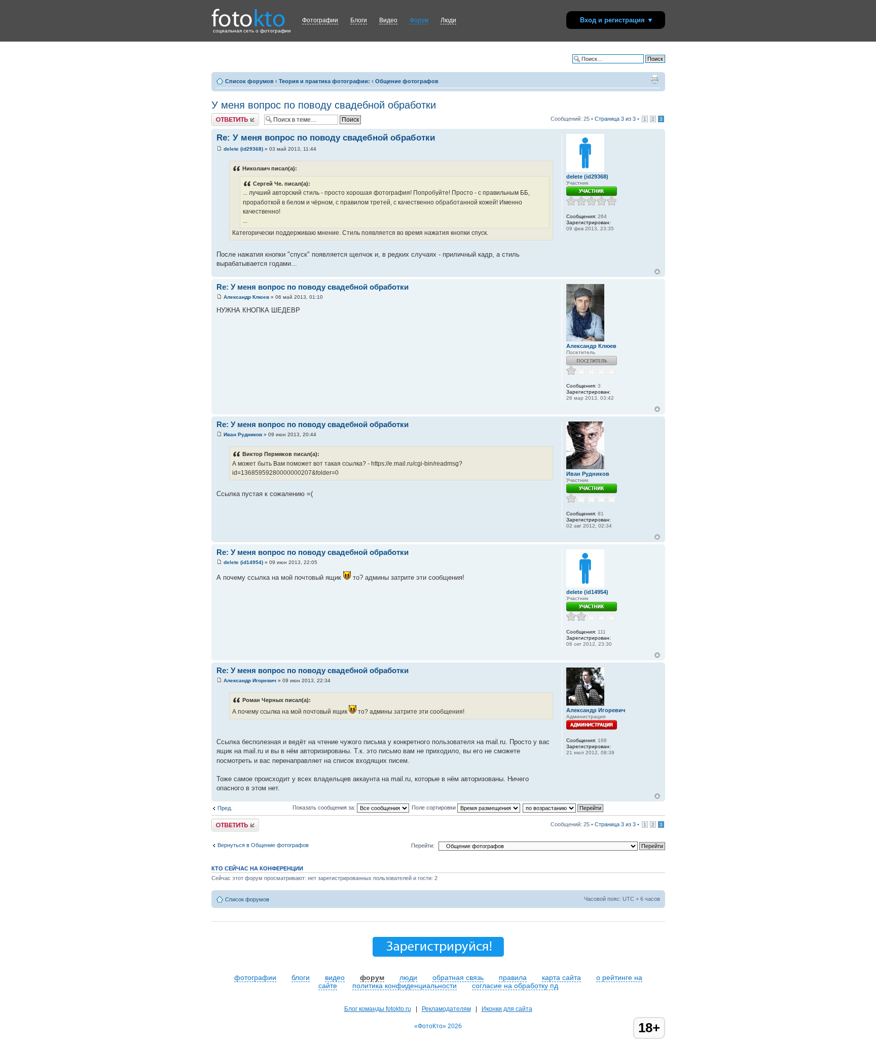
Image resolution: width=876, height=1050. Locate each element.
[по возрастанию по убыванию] (563, 807)
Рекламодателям (446, 1008)
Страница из (615, 119)
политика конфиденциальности (404, 986)
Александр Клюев (246, 297)
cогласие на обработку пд (515, 986)
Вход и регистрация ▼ (616, 20)
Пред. (224, 808)
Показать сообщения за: (325, 807)
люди (408, 977)
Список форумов (249, 81)
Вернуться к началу (657, 271)
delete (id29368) (243, 149)
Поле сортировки (434, 807)
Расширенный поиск (638, 66)
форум (372, 977)
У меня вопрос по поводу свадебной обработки (323, 105)
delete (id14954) (243, 562)
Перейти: (422, 846)
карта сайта (561, 977)
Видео (388, 20)
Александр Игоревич (250, 680)
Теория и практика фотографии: (324, 81)
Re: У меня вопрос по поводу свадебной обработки (325, 138)
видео (335, 977)
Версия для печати (654, 79)
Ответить (223, 116)
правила (513, 977)
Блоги (358, 20)
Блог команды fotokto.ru (377, 1008)
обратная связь (458, 977)
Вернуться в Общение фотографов (263, 845)
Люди (448, 20)
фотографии (255, 977)
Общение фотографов (407, 81)
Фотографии (320, 20)
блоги (300, 977)
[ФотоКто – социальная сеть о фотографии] (248, 14)
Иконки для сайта (507, 1008)
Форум (419, 20)
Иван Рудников (243, 434)
